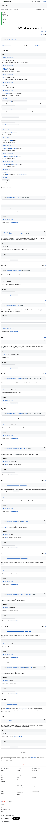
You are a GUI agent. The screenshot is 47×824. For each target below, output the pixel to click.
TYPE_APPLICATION (18, 736)
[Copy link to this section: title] (4, 517)
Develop (11, 9)
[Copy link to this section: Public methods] (13, 188)
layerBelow (5, 109)
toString (4, 172)
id (3, 85)
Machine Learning (20, 772)
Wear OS (33, 772)
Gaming (18, 770)
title (4, 132)
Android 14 (3, 791)
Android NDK (19, 794)
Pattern (10, 116)
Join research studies (35, 791)
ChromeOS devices (35, 773)
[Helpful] (43, 9)
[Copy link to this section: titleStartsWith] (10, 663)
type (4, 180)
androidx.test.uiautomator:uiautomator (38, 30)
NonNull (5, 57)
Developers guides (20, 788)
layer (4, 93)
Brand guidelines (12, 815)
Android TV (34, 777)
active (4, 60)
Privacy (18, 777)
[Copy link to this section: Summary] (9, 50)
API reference (4, 5)
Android (2, 770)
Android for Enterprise (5, 772)
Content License (33, 757)
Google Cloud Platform (5, 809)
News (2, 777)
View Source (42, 31)
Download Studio (20, 792)
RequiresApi (5, 68)
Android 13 (3, 793)
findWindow (37, 45)
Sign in (44, 1)
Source (2, 775)
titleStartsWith (6, 164)
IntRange (8, 93)
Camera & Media (20, 775)
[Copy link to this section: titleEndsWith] (9, 626)
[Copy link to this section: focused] (7, 265)
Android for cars (35, 775)
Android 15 (3, 789)
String (10, 124)
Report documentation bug (37, 787)
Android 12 (3, 795)
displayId (4, 69)
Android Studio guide (20, 787)
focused (4, 77)
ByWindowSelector (12, 39)
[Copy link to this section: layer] (5, 337)
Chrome (2, 806)
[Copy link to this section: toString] (7, 699)
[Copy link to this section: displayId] (7, 228)
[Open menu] (2, 1)
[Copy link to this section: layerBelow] (8, 409)
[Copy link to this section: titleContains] (9, 590)
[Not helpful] (45, 9)
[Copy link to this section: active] (6, 193)
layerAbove (5, 101)
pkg (3, 116)
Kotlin (41, 34)
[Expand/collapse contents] (8, 12)
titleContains (6, 148)
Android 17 (3, 786)
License (6, 815)
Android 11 (3, 796)
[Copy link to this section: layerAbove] (8, 374)
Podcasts (3, 781)
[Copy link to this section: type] (5, 716)
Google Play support (35, 789)
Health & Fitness (19, 773)
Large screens (34, 770)
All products (3, 811)
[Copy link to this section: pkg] (4, 444)
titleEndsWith (6, 156)
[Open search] (30, 1)
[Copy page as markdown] (43, 28)
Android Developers (4, 9)
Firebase (3, 807)
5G (17, 779)
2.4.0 (45, 192)
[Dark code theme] (45, 38)
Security (2, 773)
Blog (2, 779)
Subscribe (16, 818)
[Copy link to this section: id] (3, 301)
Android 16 (3, 787)
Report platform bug (35, 786)
